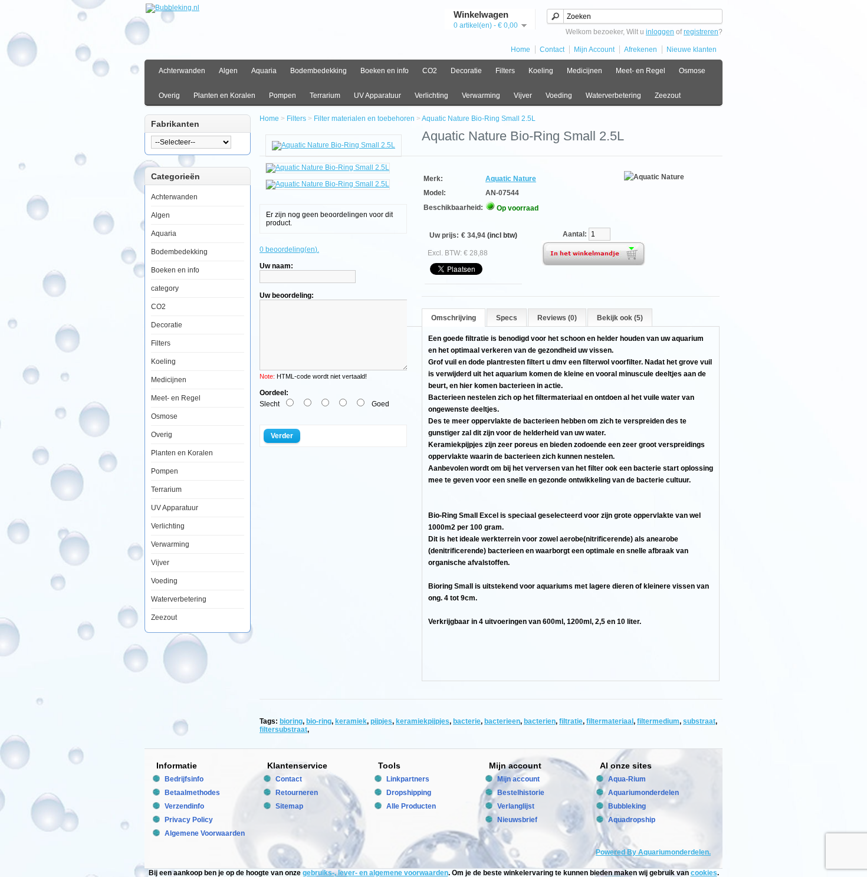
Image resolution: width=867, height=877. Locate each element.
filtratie (571, 721)
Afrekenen (640, 49)
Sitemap (289, 806)
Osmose (692, 71)
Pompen (282, 95)
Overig (169, 95)
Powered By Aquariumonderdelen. (653, 852)
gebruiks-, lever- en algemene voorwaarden (375, 873)
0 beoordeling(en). (289, 249)
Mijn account (518, 779)
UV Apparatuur (377, 95)
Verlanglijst (515, 806)
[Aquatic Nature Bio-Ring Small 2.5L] (333, 145)
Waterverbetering (613, 95)
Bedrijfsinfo (184, 779)
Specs (506, 318)
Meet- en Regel (640, 71)
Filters (505, 71)
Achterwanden (182, 71)
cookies (704, 873)
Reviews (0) (557, 318)
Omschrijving (453, 318)
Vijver (523, 95)
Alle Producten (411, 806)
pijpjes (381, 721)
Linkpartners (407, 779)
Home (520, 49)
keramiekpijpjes (422, 721)
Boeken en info (384, 71)
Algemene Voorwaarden (205, 833)
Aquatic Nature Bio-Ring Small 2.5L (479, 118)
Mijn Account (594, 49)
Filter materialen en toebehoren (364, 118)
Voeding (559, 95)
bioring (291, 721)
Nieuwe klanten (691, 49)
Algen (228, 71)
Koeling (540, 71)
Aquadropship (631, 820)
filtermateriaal (609, 721)
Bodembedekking (318, 71)
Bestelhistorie (520, 793)
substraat (699, 721)
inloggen (660, 32)
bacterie (467, 721)
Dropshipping (408, 793)
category (165, 288)
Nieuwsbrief (517, 820)
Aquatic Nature (510, 179)
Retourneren (296, 793)
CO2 (429, 71)
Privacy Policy (189, 820)
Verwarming (481, 95)
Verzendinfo (184, 806)
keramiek (351, 721)
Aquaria (264, 71)
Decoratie (466, 71)
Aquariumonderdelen (643, 793)
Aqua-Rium (627, 779)
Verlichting (431, 95)
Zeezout (668, 95)
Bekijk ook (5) (620, 318)
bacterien (540, 721)
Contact (552, 49)
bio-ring (318, 721)
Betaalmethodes (192, 793)
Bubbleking (627, 806)
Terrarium (325, 95)
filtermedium (658, 721)
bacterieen (502, 721)
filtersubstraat (283, 729)
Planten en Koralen (224, 95)
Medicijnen (584, 71)
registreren (701, 32)
